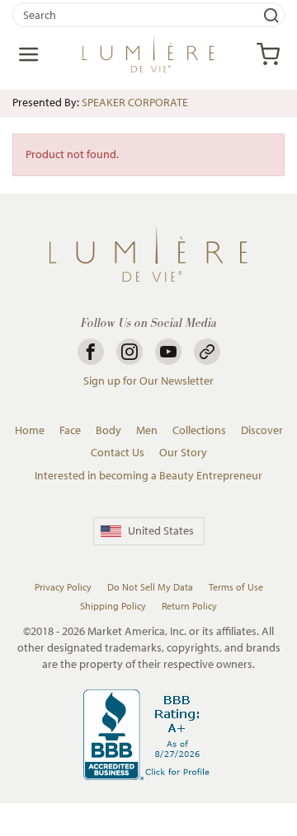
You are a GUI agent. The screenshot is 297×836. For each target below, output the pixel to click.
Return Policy (189, 606)
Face (70, 430)
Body (108, 430)
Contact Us (117, 452)
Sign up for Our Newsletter (148, 380)
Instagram (129, 352)
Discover (262, 430)
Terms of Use (236, 587)
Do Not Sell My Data (150, 587)
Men (147, 430)
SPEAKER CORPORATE (135, 102)
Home (30, 430)
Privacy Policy (63, 587)
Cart (268, 54)
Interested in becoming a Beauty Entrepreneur (148, 475)
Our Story (183, 452)
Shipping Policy (113, 606)
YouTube (168, 352)
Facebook (91, 352)
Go (271, 15)
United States (161, 530)
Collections (199, 430)
